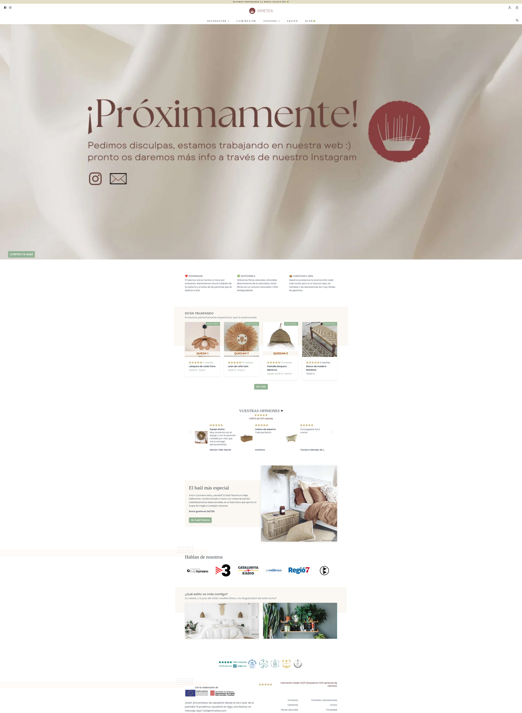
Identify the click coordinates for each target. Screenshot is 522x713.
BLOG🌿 (310, 21)
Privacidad (331, 709)
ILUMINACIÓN (246, 21)
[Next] (342, 350)
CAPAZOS (271, 21)
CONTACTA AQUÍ (21, 254)
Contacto (293, 700)
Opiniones (293, 704)
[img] (261, 415)
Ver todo (261, 386)
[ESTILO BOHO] (300, 621)
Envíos (333, 704)
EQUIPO (292, 21)
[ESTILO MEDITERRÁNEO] (222, 621)
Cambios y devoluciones (324, 700)
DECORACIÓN (217, 21)
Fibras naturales (289, 709)
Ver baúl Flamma (200, 520)
